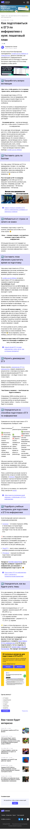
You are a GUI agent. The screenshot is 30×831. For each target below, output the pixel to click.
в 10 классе (5, 702)
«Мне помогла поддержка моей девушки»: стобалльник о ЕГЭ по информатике (15, 497)
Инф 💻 (3, 43)
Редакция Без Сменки (11, 46)
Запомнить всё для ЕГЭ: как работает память (9, 760)
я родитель (5, 707)
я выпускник (6, 705)
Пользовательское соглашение (19, 824)
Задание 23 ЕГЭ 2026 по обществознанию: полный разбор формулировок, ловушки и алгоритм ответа (10, 769)
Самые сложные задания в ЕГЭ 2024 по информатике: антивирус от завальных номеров (16, 209)
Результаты (25, 711)
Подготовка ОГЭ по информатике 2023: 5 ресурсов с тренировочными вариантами (15, 574)
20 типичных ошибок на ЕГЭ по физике (10, 731)
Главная (3, 815)
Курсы (14, 815)
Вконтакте (19, 666)
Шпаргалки (9, 815)
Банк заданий (20, 815)
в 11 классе (5, 698)
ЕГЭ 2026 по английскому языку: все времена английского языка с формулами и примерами (10, 779)
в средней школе (7, 700)
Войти (15, 803)
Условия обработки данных (15, 825)
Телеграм (8, 666)
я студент (5, 704)
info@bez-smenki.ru (5, 819)
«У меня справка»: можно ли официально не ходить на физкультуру (9, 751)
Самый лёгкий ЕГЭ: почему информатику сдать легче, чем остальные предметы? (14, 349)
